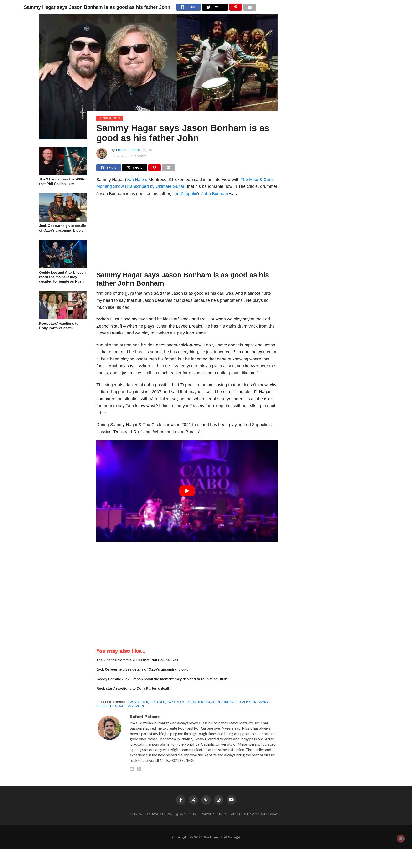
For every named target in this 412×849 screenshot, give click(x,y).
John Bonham (214, 193)
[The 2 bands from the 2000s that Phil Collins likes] (63, 173)
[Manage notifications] (401, 838)
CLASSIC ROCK (137, 702)
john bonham (222, 702)
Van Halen (136, 179)
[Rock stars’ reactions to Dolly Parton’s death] (63, 318)
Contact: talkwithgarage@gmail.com (163, 814)
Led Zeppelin (184, 193)
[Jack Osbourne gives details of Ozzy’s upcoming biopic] (63, 220)
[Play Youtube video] (187, 491)
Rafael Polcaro (128, 150)
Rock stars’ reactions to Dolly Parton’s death (58, 325)
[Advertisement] (187, 235)
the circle (117, 706)
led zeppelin (245, 702)
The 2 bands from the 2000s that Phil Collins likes (62, 181)
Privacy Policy (214, 814)
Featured (157, 702)
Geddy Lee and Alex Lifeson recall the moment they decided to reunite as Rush (62, 276)
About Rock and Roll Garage (256, 814)
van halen (135, 706)
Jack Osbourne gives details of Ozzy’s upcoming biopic (62, 228)
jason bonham (198, 702)
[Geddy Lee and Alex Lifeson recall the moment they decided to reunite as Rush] (63, 267)
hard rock (175, 702)
